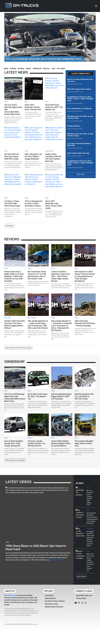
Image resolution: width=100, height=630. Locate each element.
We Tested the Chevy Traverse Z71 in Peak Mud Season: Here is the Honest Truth (37, 275)
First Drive (7, 318)
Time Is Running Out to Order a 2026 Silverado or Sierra (33, 203)
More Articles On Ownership (15, 460)
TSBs (53, 69)
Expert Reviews (50, 598)
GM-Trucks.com (10, 595)
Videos (28, 69)
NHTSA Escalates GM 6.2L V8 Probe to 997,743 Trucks (84, 396)
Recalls (46, 69)
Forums (13, 69)
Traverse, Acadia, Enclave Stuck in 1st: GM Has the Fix (37, 443)
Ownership (37, 69)
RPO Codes (61, 69)
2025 (29, 268)
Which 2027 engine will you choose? (79, 89)
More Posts (81, 174)
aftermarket (49, 151)
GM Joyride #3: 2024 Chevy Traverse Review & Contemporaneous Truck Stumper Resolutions (85, 276)
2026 (26, 198)
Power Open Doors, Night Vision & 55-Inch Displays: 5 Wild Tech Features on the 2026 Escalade (14, 276)
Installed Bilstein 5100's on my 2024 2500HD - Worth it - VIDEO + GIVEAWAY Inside (80, 99)
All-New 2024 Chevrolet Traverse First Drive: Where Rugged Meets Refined (14, 324)
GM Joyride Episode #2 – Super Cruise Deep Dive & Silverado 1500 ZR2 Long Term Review (38, 324)
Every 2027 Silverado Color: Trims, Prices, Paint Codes (53, 204)
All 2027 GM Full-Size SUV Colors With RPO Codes (11, 156)
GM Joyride (32, 318)
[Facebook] (79, 602)
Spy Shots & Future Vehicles (55, 601)
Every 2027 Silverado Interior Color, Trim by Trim (33, 107)
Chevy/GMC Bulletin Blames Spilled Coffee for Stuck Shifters (60, 443)
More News (9, 226)
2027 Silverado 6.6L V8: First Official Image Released (33, 156)
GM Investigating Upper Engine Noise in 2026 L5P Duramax (61, 396)
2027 (26, 102)
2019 (76, 438)
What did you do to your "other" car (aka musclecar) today (80, 117)
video (53, 318)
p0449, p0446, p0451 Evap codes (78, 153)
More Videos (81, 576)
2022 (53, 438)
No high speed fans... (74, 126)
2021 (6, 102)
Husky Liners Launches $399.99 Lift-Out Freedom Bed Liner (53, 157)
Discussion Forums (51, 604)
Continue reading (56, 560)
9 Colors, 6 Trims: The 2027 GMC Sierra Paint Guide (12, 203)
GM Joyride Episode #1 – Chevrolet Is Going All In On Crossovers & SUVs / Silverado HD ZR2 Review (61, 325)
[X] (86, 603)
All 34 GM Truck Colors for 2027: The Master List (54, 107)
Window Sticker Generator (54, 607)
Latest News (49, 595)
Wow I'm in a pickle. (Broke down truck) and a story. (80, 80)
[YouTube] (76, 602)
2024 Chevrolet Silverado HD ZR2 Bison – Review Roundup (85, 323)
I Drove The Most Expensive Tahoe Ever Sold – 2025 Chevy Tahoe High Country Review (60, 276)
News (6, 69)
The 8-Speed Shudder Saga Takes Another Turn (84, 443)
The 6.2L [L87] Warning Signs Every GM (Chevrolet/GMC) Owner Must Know (14, 397)
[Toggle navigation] (96, 6)
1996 (7, 542)
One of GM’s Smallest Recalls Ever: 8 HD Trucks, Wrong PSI (13, 443)
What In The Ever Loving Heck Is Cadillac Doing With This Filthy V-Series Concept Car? (90, 562)
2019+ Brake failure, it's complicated (79, 108)
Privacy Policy (81, 598)
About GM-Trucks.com (84, 595)
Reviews (21, 69)
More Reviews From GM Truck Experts (19, 348)
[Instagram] (82, 602)
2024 (76, 268)
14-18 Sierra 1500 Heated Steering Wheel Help (79, 144)
